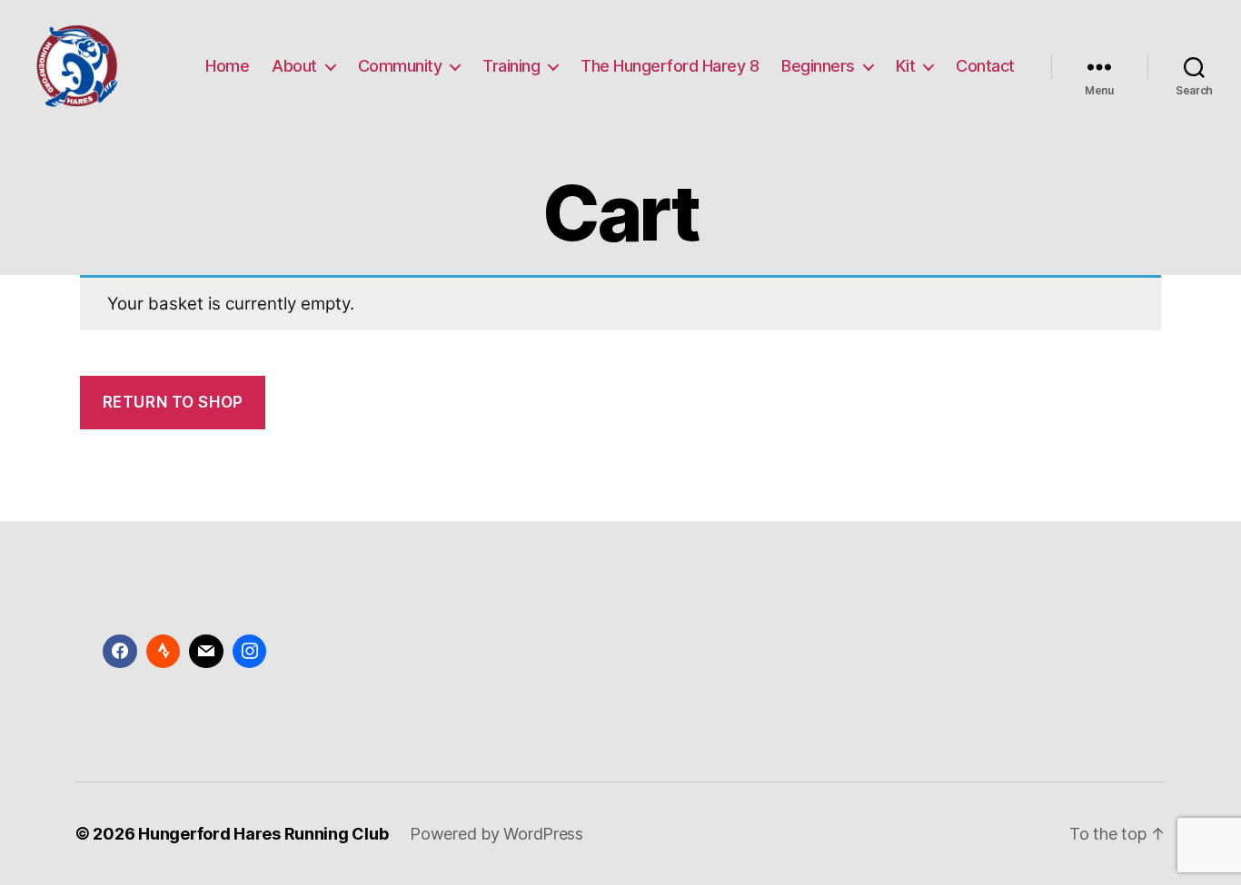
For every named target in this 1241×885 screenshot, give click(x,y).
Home (227, 65)
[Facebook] (120, 652)
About (294, 65)
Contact (985, 65)
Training (511, 65)
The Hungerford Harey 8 (670, 65)
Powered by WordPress (496, 833)
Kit (906, 65)
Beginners (818, 65)
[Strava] (163, 652)
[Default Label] (206, 652)
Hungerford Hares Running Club (263, 833)
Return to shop (173, 402)
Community (400, 65)
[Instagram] (250, 652)
